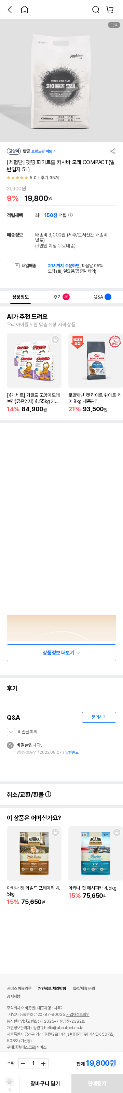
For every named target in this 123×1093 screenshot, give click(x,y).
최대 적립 (51, 215)
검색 (96, 9)
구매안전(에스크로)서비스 (26, 1047)
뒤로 (9, 9)
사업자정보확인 (78, 1014)
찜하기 (55, 339)
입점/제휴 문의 (84, 988)
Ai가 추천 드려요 (27, 316)
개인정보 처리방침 (52, 988)
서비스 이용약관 (19, 988)
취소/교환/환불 (26, 794)
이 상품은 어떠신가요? (34, 818)
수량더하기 (43, 1063)
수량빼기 (23, 1063)
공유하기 (112, 151)
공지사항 (13, 996)
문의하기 (99, 717)
